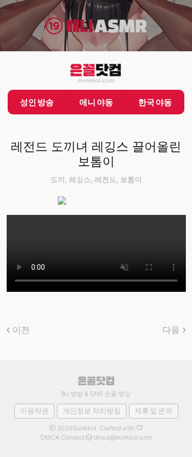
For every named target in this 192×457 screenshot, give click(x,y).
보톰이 (131, 179)
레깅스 (80, 179)
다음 (171, 330)
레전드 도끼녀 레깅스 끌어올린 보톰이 (96, 154)
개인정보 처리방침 (91, 410)
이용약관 (34, 410)
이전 (21, 330)
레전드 (105, 179)
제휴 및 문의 (154, 410)
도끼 (58, 179)
